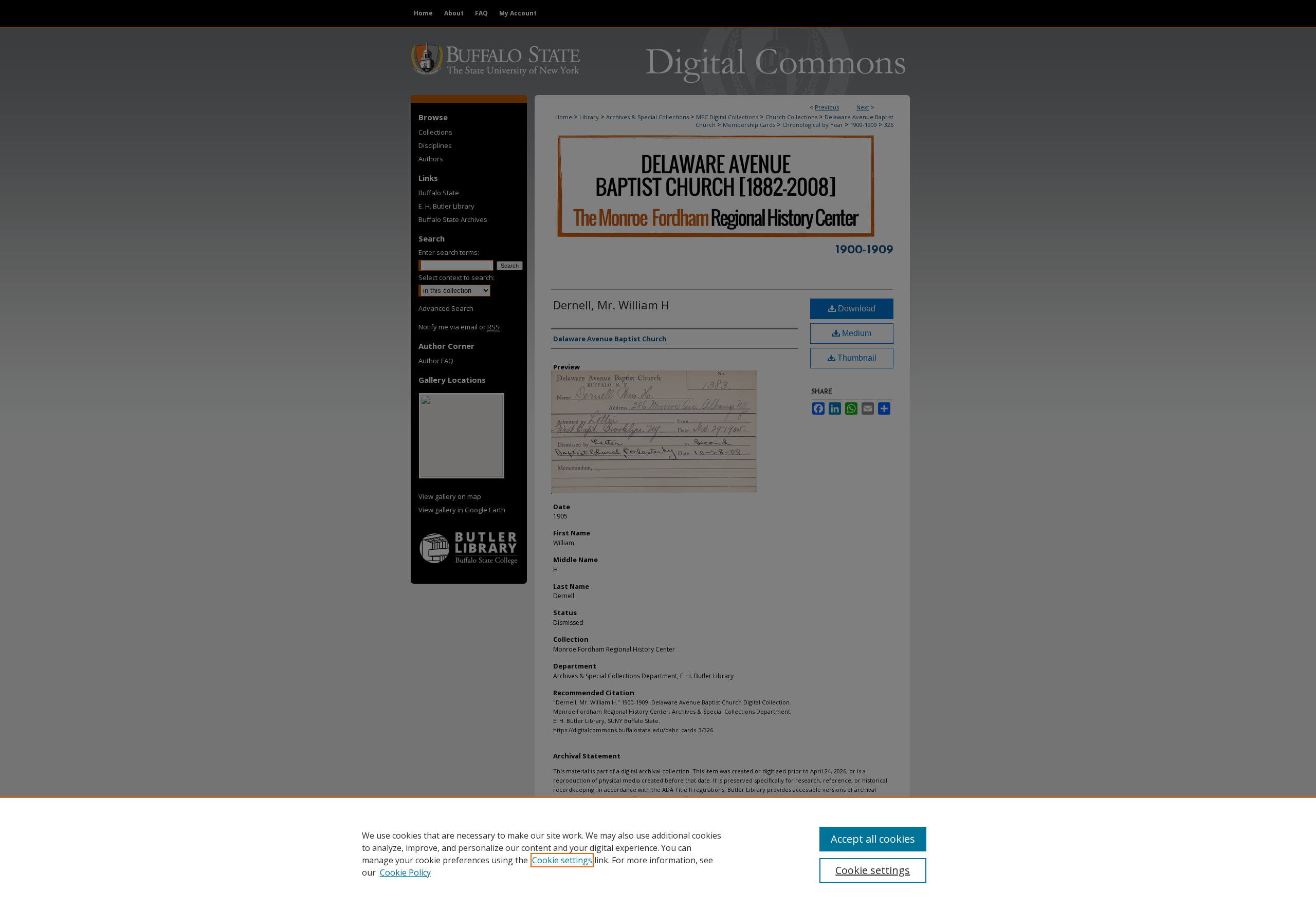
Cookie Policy (405, 872)
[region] (658, 853)
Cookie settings (562, 860)
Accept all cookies (873, 839)
